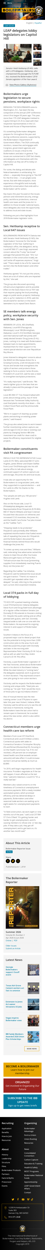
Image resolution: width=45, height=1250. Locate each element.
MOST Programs (31, 1171)
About (5, 1149)
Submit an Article (13, 948)
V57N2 (9, 852)
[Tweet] (13, 861)
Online (8, 940)
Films (4, 1166)
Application (6, 1128)
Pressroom (6, 1182)
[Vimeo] (28, 1199)
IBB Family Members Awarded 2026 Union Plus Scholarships (15, 1036)
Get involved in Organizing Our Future (22, 1086)
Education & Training (33, 1163)
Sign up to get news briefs (22, 1105)
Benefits (5, 1132)
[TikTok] (32, 1199)
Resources (6, 1140)
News (26, 1149)
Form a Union (30, 1135)
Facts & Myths (8, 1178)
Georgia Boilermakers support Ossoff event (12, 971)
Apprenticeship (30, 1182)
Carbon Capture (31, 1159)
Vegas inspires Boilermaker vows (14, 1019)
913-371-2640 (14, 1217)
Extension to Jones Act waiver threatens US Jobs (14, 1004)
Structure (6, 1162)
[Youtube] (23, 1199)
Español (38, 23)
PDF (15, 940)
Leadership (6, 1158)
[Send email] (18, 861)
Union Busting (30, 1139)
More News (32, 1049)
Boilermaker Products (11, 1170)
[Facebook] (18, 1199)
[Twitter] (13, 1199)
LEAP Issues (9, 26)
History (5, 1154)
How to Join (7, 1136)
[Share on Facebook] (8, 861)
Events (5, 1186)
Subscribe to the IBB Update (22, 1100)
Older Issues (11, 945)
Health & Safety (31, 1167)
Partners (5, 1174)
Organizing (30, 1123)
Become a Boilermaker (22, 1066)
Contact (27, 1192)
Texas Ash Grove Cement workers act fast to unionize (15, 988)
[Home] (23, 11)
